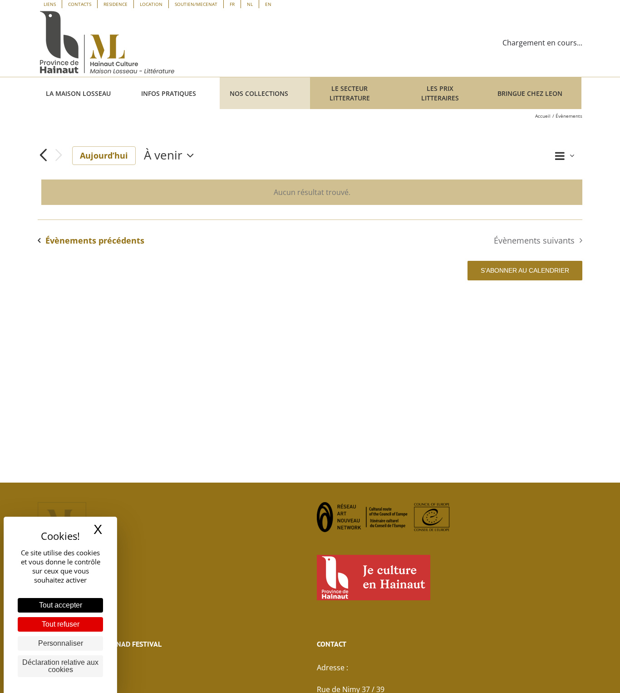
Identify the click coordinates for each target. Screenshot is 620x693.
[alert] (311, 192)
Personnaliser (60, 643)
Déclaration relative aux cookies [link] (60, 665)
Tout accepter (60, 605)
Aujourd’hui (104, 155)
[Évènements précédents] (43, 155)
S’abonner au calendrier (525, 270)
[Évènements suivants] (58, 156)
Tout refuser (60, 624)
